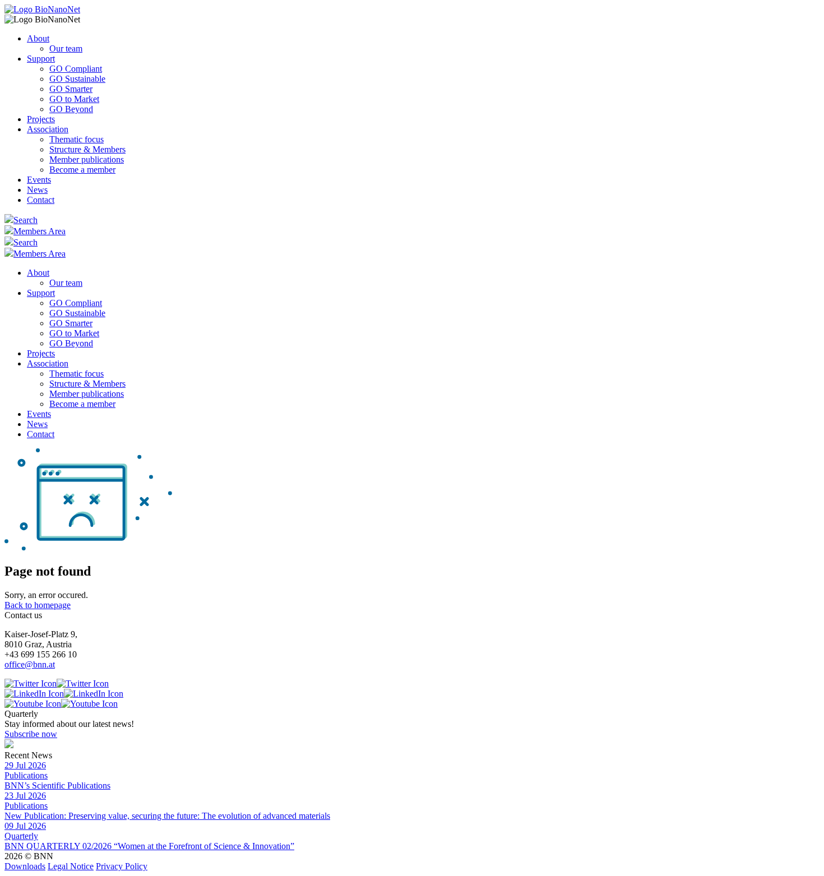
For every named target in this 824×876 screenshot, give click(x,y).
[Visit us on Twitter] (56, 683)
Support (41, 58)
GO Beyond (71, 109)
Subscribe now (30, 734)
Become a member (82, 169)
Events (39, 179)
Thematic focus (76, 139)
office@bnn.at (29, 664)
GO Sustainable (77, 79)
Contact (40, 200)
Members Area (39, 231)
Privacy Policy (121, 866)
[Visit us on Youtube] (61, 703)
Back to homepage (37, 605)
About (38, 38)
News (37, 189)
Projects (41, 119)
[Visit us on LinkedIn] (63, 693)
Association (47, 129)
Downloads (24, 866)
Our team (65, 48)
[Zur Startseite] (42, 9)
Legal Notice (71, 866)
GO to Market (74, 99)
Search (25, 220)
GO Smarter (70, 89)
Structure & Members (87, 149)
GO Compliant (75, 68)
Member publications (86, 159)
